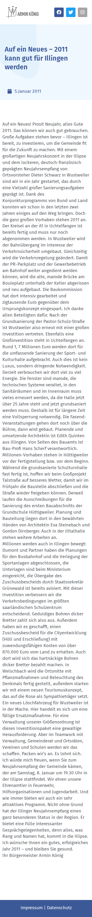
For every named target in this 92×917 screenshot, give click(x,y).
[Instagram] (82, 12)
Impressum (32, 907)
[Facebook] (59, 12)
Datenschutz (59, 907)
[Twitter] (70, 12)
